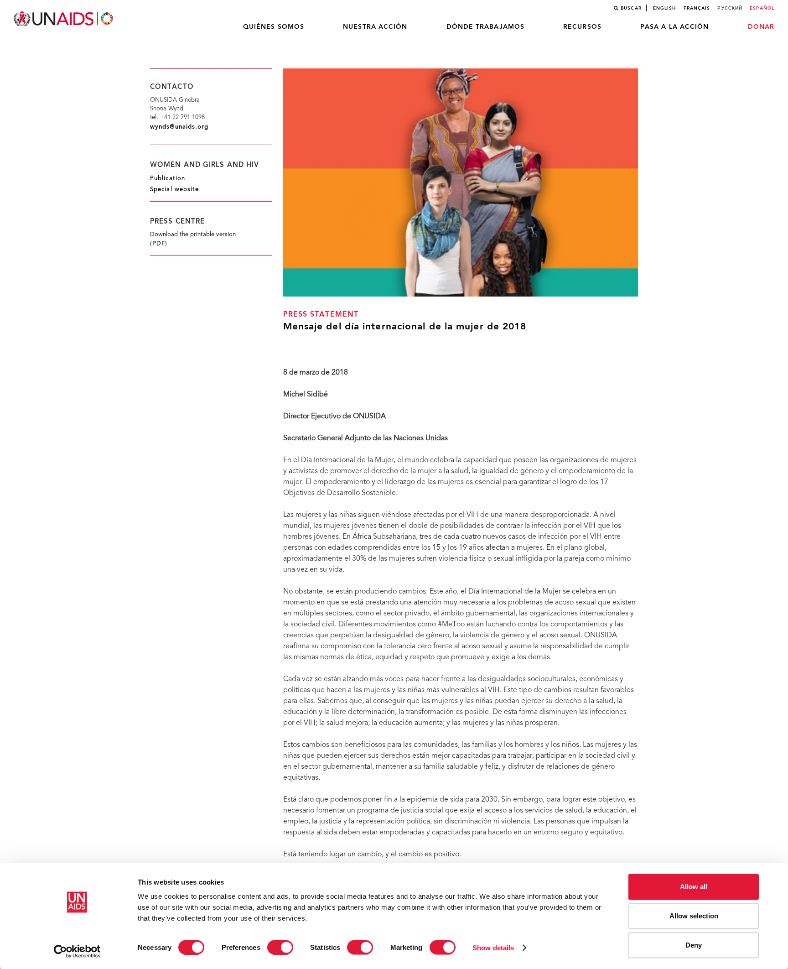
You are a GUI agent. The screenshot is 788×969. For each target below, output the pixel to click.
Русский (729, 8)
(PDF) (159, 244)
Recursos (582, 27)
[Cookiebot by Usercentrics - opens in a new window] (77, 951)
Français (697, 8)
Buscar (631, 8)
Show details (493, 947)
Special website (174, 190)
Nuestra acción (375, 27)
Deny (693, 945)
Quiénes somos (273, 27)
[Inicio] (64, 18)
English (664, 8)
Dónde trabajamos (485, 27)
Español (762, 8)
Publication (167, 179)
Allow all (693, 887)
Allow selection (693, 916)
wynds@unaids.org (179, 127)
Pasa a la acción (674, 27)
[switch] (280, 947)
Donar (761, 27)
